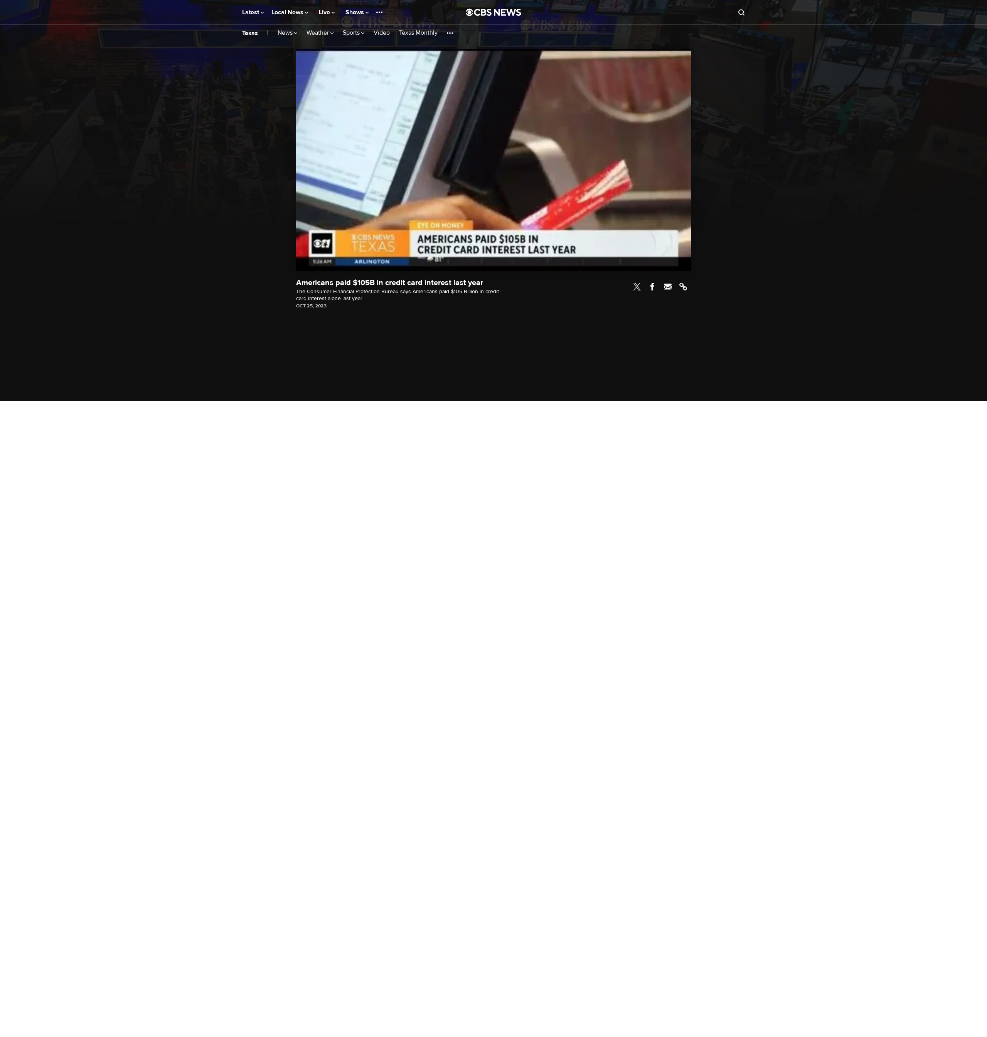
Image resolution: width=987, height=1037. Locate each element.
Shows (355, 12)
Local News (288, 12)
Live (325, 12)
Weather (318, 33)
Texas (250, 33)
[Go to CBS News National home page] (493, 12)
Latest (251, 12)
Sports (352, 33)
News (286, 33)
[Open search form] (741, 12)
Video (382, 33)
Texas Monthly (418, 33)
